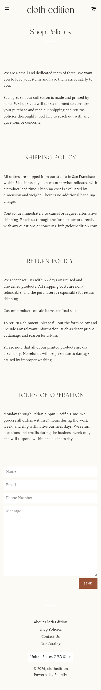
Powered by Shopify (50, 675)
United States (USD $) (48, 657)
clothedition (57, 669)
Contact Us (50, 637)
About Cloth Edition (50, 622)
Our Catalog (51, 644)
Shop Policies (50, 629)
